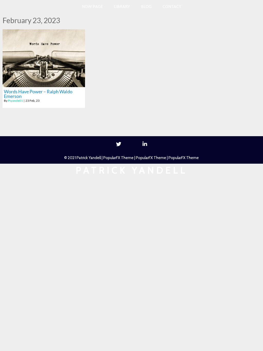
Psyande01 (15, 101)
